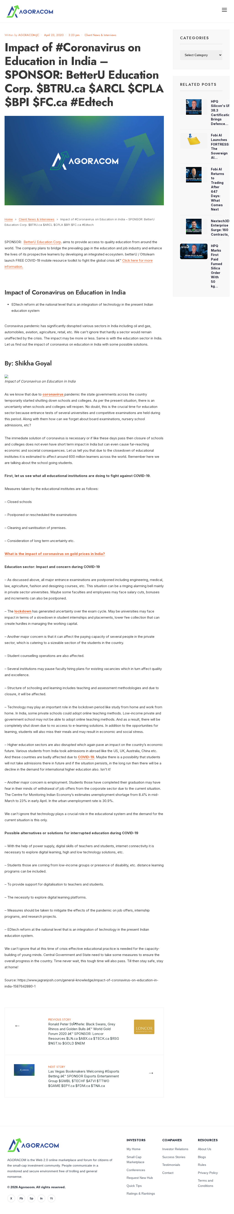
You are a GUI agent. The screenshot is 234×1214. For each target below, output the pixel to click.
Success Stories (173, 1157)
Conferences (136, 1170)
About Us (204, 1149)
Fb (21, 1198)
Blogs (202, 1157)
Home (9, 219)
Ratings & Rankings (141, 1193)
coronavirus (53, 394)
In (41, 1198)
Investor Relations (175, 1149)
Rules (202, 1165)
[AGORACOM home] (30, 11)
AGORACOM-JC (28, 35)
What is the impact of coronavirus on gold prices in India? (55, 554)
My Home (134, 1149)
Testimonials (171, 1165)
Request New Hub (140, 1178)
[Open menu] (224, 10)
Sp (31, 1198)
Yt (51, 1198)
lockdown (22, 611)
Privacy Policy (208, 1173)
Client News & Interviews (100, 35)
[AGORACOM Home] (33, 1145)
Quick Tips (134, 1186)
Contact (167, 1173)
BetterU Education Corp (42, 242)
